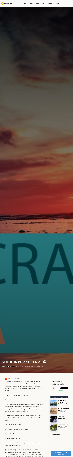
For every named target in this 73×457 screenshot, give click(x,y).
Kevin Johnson (31, 366)
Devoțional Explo (62, 410)
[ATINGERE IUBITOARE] (53, 419)
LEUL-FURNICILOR (63, 409)
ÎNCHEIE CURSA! (63, 425)
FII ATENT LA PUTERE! (62, 401)
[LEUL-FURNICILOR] (53, 411)
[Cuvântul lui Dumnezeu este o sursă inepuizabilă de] (60, 444)
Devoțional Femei (62, 426)
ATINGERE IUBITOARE (61, 417)
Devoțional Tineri (8, 366)
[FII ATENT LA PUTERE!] (53, 403)
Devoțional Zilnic (62, 419)
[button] (62, 3)
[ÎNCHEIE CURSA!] (53, 427)
